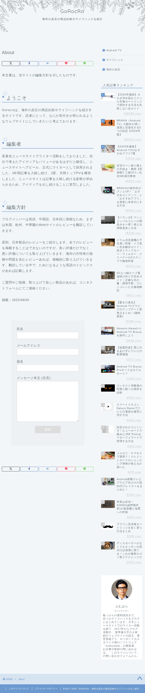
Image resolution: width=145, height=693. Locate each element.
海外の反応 (113, 69)
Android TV (114, 50)
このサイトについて (19, 688)
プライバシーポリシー (46, 688)
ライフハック (114, 60)
